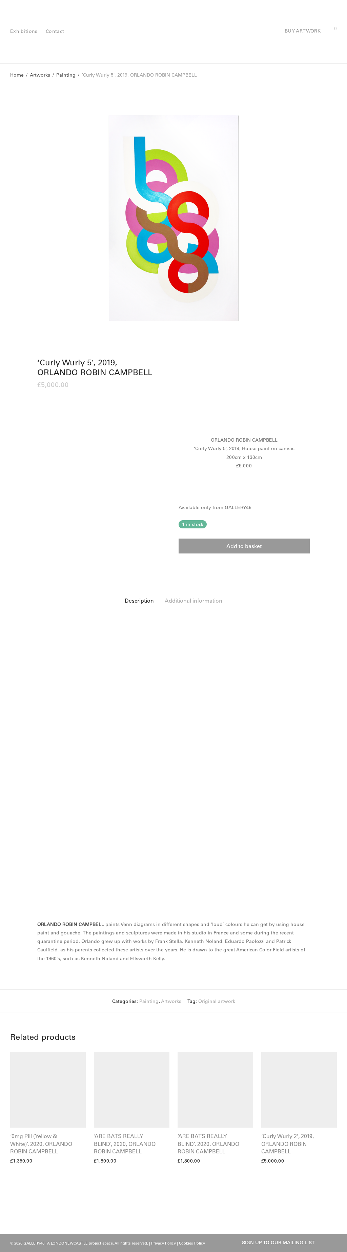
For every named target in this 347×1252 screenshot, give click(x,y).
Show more (20, 1161)
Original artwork (216, 1001)
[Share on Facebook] (181, 566)
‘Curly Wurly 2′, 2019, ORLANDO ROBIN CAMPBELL (287, 1144)
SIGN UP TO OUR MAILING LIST (278, 1242)
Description (139, 600)
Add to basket (244, 546)
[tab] (139, 600)
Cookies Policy (192, 1243)
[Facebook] (323, 1242)
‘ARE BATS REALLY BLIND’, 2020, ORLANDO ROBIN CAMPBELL (125, 1144)
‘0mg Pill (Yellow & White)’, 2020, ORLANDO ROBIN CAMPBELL (41, 1144)
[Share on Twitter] (190, 566)
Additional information (193, 600)
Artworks (40, 75)
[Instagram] (334, 1242)
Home (17, 75)
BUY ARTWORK (303, 31)
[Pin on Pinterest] (200, 566)
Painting (66, 75)
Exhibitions (24, 31)
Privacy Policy (163, 1243)
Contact (55, 31)
